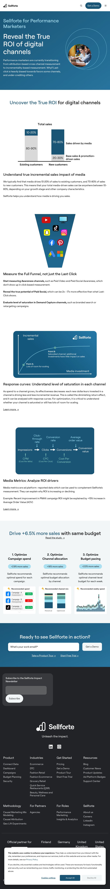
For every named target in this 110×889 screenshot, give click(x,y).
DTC (32, 768)
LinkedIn (88, 820)
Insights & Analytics (67, 819)
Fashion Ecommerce (41, 776)
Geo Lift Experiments (14, 823)
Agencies (35, 812)
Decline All (91, 878)
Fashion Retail (37, 772)
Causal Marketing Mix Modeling (15, 814)
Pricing (60, 764)
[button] (81, 5)
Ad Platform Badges (94, 776)
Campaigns (9, 772)
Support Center (91, 781)
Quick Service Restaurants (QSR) (40, 787)
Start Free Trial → (69, 655)
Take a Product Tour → (44, 655)
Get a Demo (93, 5)
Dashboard (9, 768)
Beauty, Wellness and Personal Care (41, 794)
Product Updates (92, 772)
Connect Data (11, 764)
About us (88, 812)
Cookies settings (48, 878)
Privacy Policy (32, 859)
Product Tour (64, 772)
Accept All (70, 878)
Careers (87, 816)
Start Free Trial (64, 776)
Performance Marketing (64, 814)
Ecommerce (36, 764)
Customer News (92, 768)
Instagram (89, 824)
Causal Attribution (13, 819)
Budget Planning (12, 776)
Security (7, 781)
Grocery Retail (38, 781)
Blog (85, 764)
